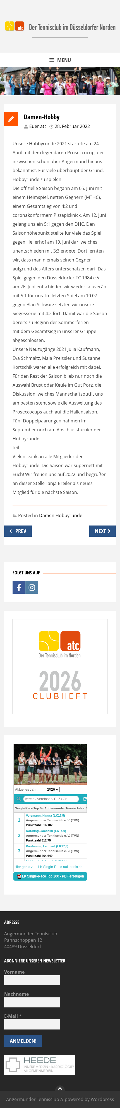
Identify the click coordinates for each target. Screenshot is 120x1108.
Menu (64, 60)
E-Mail (12, 1016)
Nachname (16, 994)
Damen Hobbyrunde (60, 515)
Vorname (14, 972)
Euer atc (38, 126)
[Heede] (39, 1073)
